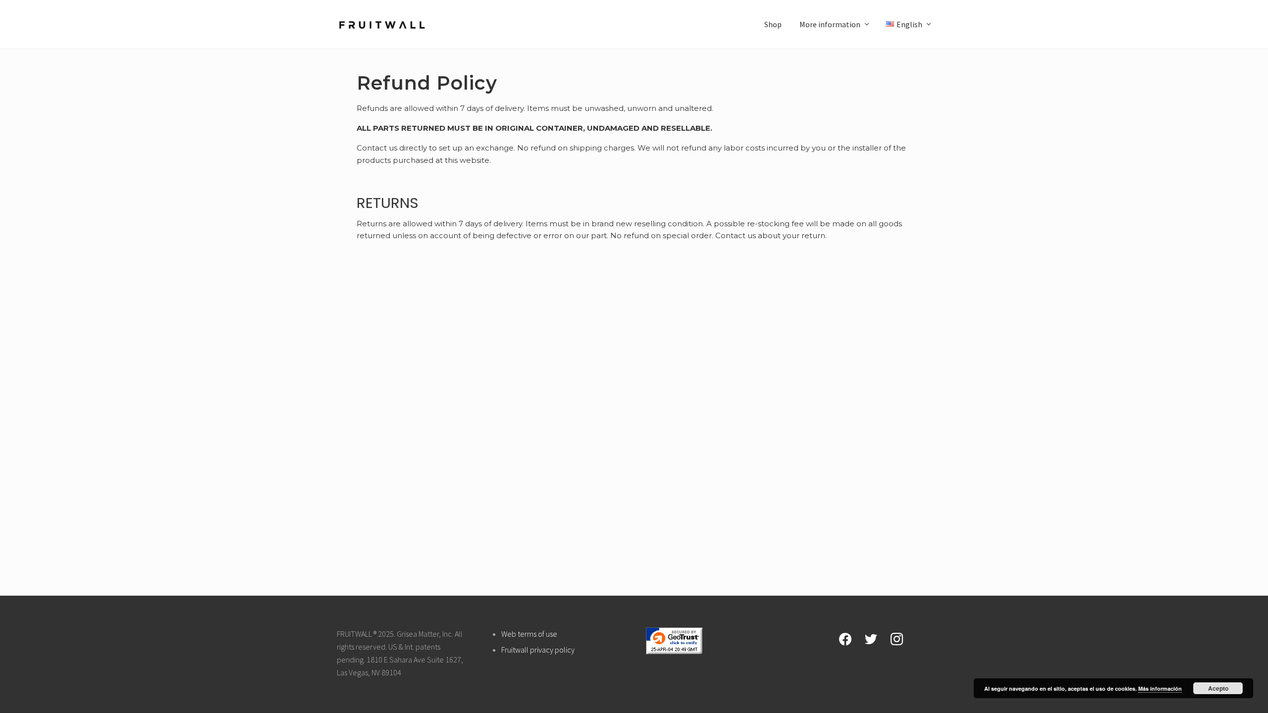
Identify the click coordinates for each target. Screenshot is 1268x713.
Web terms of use (529, 634)
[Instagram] (897, 638)
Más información (1160, 688)
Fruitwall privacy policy (538, 650)
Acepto (1218, 688)
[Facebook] (845, 638)
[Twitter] (871, 638)
